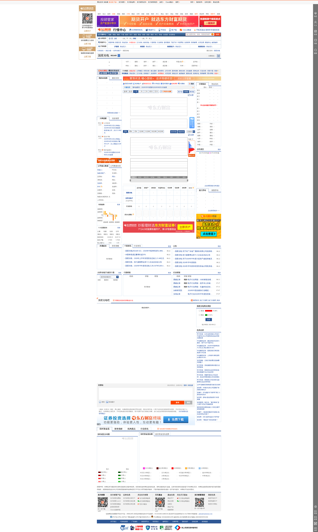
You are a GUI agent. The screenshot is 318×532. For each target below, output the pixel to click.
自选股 (165, 34)
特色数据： (125, 73)
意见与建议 (143, 504)
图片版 (180, 92)
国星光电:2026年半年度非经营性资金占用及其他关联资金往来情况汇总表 (195, 266)
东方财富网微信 (145, 501)
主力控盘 (139, 73)
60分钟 (160, 131)
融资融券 (215, 42)
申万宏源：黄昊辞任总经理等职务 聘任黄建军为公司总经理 (208, 371)
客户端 (174, 30)
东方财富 (101, 495)
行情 (128, 14)
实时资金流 (104, 429)
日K (125, 131)
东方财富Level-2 (115, 501)
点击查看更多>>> (213, 211)
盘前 (125, 91)
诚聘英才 (165, 521)
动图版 (186, 92)
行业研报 (160, 42)
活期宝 (170, 504)
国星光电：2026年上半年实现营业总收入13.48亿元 (144, 258)
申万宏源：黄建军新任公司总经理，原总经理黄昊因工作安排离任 (208, 376)
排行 (131, 34)
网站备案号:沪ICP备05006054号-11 (139, 517)
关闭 (94, 7)
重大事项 (210, 73)
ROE (98, 186)
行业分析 (203, 71)
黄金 (162, 14)
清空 (188, 402)
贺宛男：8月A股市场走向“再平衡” (208, 417)
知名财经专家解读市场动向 (169, 429)
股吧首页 (196, 300)
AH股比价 (132, 42)
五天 (156, 91)
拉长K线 (174, 132)
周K (130, 131)
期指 (118, 14)
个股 (122, 34)
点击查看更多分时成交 (212, 186)
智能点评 (175, 73)
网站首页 (100, 2)
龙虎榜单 (187, 42)
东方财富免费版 (115, 498)
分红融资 (189, 71)
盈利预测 (167, 42)
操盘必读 (132, 71)
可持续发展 (124, 521)
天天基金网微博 (184, 498)
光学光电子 (117, 51)
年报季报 (180, 42)
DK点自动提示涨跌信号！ (209, 105)
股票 (108, 14)
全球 (138, 14)
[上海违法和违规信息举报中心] (166, 527)
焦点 (104, 14)
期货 (152, 14)
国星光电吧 (128, 83)
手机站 (163, 30)
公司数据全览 (115, 166)
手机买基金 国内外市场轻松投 (207, 30)
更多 (215, 71)
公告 (175, 246)
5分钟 (141, 131)
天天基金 (158, 495)
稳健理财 (171, 510)
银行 (167, 14)
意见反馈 (315, 518)
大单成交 (157, 83)
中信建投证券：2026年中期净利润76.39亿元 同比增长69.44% (208, 347)
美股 (142, 14)
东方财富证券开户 (129, 498)
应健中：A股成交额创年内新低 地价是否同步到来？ (208, 413)
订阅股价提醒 (166, 91)
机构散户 (147, 73)
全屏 (192, 95)
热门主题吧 (212, 300)
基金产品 (171, 507)
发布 (177, 402)
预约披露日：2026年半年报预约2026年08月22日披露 (150, 87)
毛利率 (99, 183)
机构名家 (200, 330)
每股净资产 (101, 173)
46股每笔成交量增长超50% (135, 255)
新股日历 (118, 42)
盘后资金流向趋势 (162, 434)
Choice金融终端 (115, 510)
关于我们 (113, 521)
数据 (133, 14)
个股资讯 (127, 246)
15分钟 (147, 131)
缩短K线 (181, 132)
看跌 (202, 315)
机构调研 (174, 83)
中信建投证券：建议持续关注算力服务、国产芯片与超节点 (208, 342)
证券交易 (208, 2)
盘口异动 (202, 190)
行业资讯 (137, 246)
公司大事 (168, 71)
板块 (126, 34)
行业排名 (145, 429)
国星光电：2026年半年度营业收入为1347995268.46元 (145, 266)
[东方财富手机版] (113, 73)
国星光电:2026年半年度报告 (185, 262)
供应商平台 (145, 521)
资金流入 (123, 46)
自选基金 (172, 34)
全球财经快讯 (137, 30)
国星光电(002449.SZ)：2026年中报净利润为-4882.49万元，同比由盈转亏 (145, 251)
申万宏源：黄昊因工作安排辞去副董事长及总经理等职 (208, 381)
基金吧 (201, 14)
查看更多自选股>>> (113, 113)
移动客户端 (112, 2)
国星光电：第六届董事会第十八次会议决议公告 (143, 262)
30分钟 (154, 131)
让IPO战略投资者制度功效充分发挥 (208, 385)
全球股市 (103, 38)
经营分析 (147, 71)
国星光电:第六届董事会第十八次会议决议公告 (192, 255)
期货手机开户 (212, 498)
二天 (141, 91)
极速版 (192, 92)
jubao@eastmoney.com (205, 514)
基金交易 (171, 501)
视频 (191, 14)
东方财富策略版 (115, 504)
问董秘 (182, 83)
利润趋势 (101, 204)
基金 (171, 14)
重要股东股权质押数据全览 (124, 300)
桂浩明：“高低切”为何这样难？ (207, 420)
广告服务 (135, 521)
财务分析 (182, 71)
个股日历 (127, 87)
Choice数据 (187, 30)
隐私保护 (185, 521)
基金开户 (171, 498)
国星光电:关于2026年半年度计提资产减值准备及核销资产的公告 (195, 259)
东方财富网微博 (145, 498)
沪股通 (116, 46)
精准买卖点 (147, 83)
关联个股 (210, 71)
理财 (176, 14)
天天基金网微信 (184, 501)
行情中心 (103, 34)
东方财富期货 (200, 495)
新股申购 (111, 42)
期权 (123, 14)
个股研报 (153, 42)
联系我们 (156, 521)
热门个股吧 (203, 300)
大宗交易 (201, 42)
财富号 (213, 14)
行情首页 (100, 51)
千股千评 (174, 42)
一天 (136, 91)
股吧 (196, 14)
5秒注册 (190, 385)
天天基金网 (131, 2)
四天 (151, 91)
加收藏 (106, 2)
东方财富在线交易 (129, 501)
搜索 (218, 14)
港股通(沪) (170, 46)
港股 (147, 14)
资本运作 (196, 71)
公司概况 (139, 71)
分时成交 (200, 149)
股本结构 (175, 71)
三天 (146, 91)
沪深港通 (103, 46)
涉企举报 (315, 512)
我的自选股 (103, 78)
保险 (181, 14)
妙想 (161, 2)
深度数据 (161, 73)
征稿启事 (195, 521)
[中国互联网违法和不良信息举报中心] (186, 527)
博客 (207, 14)
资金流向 (125, 42)
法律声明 (175, 521)
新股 (113, 14)
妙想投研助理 (114, 507)
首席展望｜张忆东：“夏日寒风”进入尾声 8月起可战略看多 (208, 403)
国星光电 (129, 193)
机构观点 (132, 429)
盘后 (130, 91)
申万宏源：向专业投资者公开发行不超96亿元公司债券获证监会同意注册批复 (208, 336)
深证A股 (108, 51)
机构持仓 (196, 73)
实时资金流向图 (146, 434)
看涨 (202, 311)
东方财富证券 (141, 2)
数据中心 (152, 30)
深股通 (142, 46)
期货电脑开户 (212, 501)
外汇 (157, 14)
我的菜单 (199, 2)
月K (135, 131)
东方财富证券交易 (129, 504)
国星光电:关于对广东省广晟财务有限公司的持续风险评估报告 (195, 251)
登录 (185, 385)
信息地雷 (115, 118)
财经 (99, 14)
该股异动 (214, 190)
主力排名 (139, 42)
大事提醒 (103, 118)
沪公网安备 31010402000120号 (163, 517)
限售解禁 (194, 42)
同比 (113, 176)
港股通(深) (201, 46)
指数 (109, 34)
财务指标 (118, 429)
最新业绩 (189, 73)
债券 (186, 14)
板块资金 (146, 42)
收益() (99, 170)
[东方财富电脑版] (103, 73)
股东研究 (161, 71)
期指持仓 (208, 42)
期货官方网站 (212, 504)
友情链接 (205, 521)
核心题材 (154, 71)
